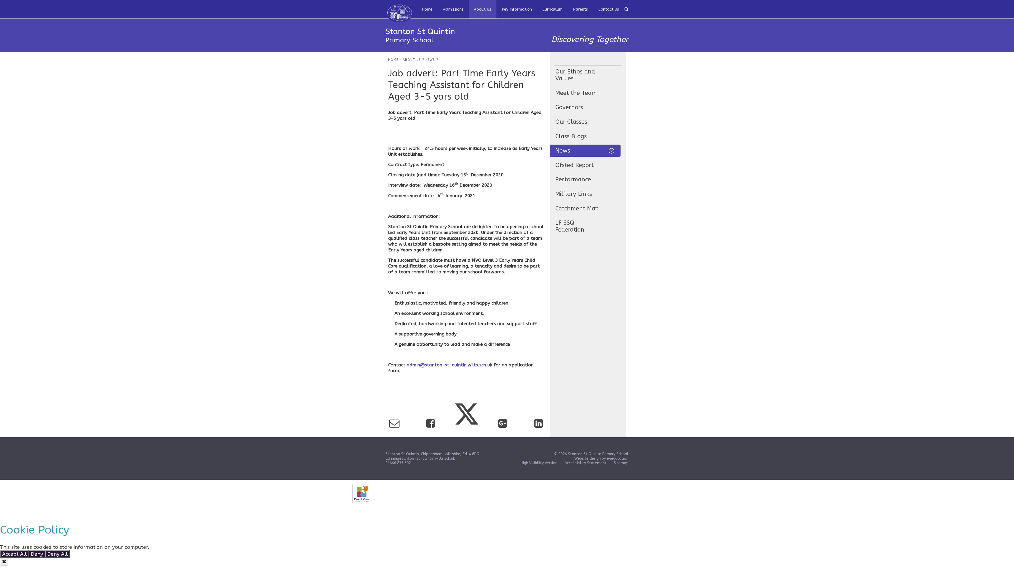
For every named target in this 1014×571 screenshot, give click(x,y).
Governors (569, 107)
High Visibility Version (539, 463)
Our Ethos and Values (575, 75)
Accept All (14, 554)
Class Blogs (571, 136)
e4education (617, 458)
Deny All (57, 554)
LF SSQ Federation (569, 226)
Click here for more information (189, 547)
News (562, 150)
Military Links (573, 194)
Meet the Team (576, 93)
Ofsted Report (574, 165)
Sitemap (621, 463)
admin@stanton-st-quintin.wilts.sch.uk (449, 364)
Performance (573, 179)
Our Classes (571, 121)
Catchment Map (577, 208)
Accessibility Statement (586, 463)
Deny (37, 554)
